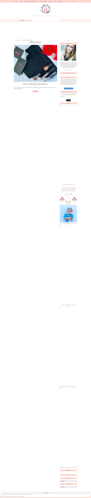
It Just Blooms (68, 203)
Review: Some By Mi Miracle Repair (68, 184)
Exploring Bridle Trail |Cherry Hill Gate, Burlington (68, 467)
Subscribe (68, 100)
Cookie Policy (22, 496)
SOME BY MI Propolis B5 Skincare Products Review (68, 386)
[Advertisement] (45, 30)
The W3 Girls (45, 10)
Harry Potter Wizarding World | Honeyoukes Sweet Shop (68, 223)
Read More (35, 91)
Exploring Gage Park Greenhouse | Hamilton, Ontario (68, 305)
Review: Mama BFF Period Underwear (35, 84)
